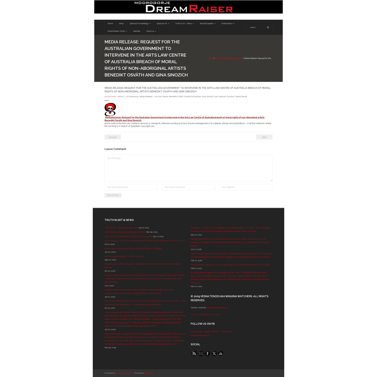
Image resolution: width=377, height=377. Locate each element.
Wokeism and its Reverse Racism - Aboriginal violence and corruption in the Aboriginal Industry (142, 265)
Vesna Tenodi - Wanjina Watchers (205, 331)
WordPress (148, 373)
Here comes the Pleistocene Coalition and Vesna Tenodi (129, 236)
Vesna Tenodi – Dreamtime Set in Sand (121, 228)
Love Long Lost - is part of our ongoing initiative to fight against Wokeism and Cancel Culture (145, 241)
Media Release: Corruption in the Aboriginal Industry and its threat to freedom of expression (230, 265)
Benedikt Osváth (176, 96)
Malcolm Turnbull (227, 96)
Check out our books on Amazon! (205, 314)
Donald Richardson (192, 96)
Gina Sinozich (208, 96)
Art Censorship (221, 58)
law (216, 96)
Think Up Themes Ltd (125, 373)
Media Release (235, 58)
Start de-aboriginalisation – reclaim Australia (124, 256)
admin (121, 96)
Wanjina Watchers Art (200, 335)
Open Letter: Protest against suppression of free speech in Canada (133, 248)
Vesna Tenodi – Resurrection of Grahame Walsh (125, 232)
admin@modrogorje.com (217, 307)
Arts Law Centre (161, 96)
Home (210, 58)
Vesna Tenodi (241, 96)
